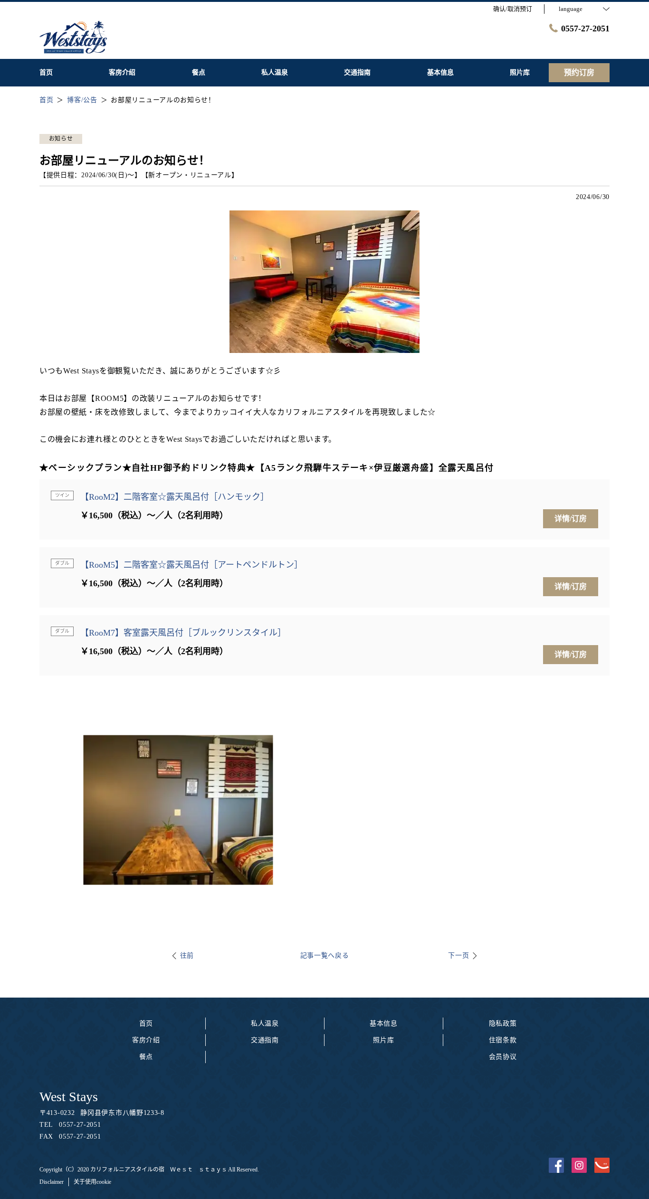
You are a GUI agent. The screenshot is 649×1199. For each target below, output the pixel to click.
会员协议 (503, 1056)
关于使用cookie (92, 1182)
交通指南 (265, 1040)
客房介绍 (146, 1040)
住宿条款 (503, 1040)
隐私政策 (503, 1023)
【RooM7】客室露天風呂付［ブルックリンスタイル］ (183, 633)
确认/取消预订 (512, 8)
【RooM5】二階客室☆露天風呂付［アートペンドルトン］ (191, 565)
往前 (187, 955)
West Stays (68, 1096)
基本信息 (384, 1023)
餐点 (146, 1056)
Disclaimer (51, 1182)
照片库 (383, 1040)
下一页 (458, 955)
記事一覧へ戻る (324, 955)
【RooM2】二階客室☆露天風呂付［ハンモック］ (174, 497)
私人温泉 (265, 1023)
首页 (146, 1023)
